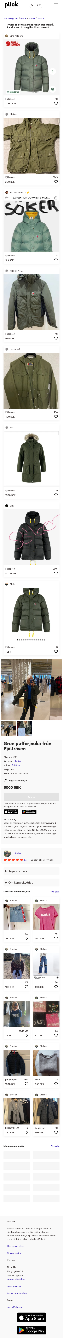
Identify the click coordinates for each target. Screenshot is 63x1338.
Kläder (32, 18)
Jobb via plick (14, 1286)
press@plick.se (15, 1307)
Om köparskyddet (20, 882)
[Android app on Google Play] (29, 812)
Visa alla (55, 891)
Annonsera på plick (17, 1293)
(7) (25, 859)
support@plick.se (16, 1279)
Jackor (40, 18)
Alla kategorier (11, 18)
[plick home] (11, 5)
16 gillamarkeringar (17, 780)
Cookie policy (14, 1253)
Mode (23, 18)
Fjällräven (16, 765)
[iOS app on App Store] (11, 811)
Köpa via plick (17, 871)
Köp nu (31, 797)
